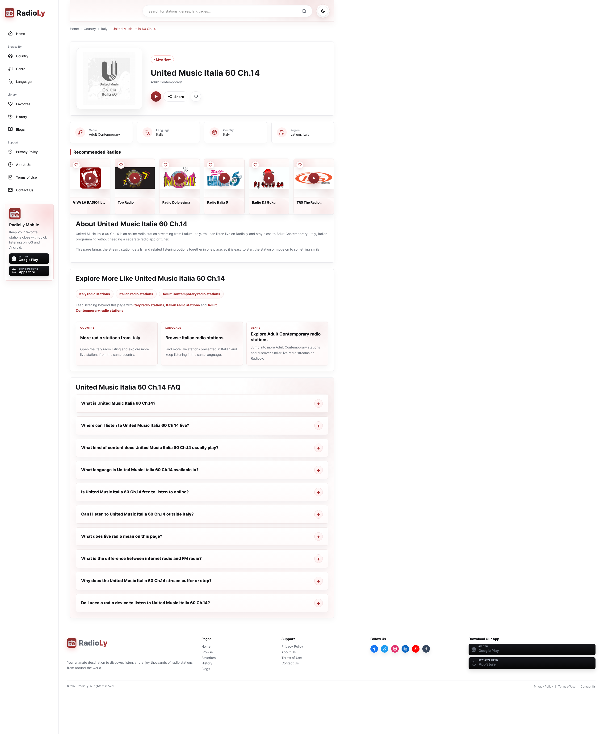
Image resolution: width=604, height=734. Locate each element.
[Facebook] (374, 649)
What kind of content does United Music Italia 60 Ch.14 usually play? (149, 447)
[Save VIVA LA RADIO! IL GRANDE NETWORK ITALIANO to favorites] (76, 165)
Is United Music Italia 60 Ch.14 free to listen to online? (135, 492)
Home (74, 29)
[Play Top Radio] (134, 178)
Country (90, 29)
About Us (288, 652)
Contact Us (290, 663)
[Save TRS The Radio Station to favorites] (300, 165)
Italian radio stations (136, 294)
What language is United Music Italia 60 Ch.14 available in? (140, 469)
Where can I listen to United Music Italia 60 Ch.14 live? (135, 425)
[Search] (304, 11)
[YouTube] (415, 649)
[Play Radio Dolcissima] (179, 178)
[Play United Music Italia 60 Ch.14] (156, 96)
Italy (104, 29)
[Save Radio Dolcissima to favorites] (165, 165)
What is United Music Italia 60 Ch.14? (118, 403)
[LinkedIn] (405, 649)
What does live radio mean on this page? (121, 536)
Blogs (205, 669)
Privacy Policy (292, 646)
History (206, 663)
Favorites (208, 658)
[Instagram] (395, 649)
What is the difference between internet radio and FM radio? (141, 558)
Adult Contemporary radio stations (191, 294)
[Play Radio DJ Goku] (269, 178)
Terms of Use (291, 658)
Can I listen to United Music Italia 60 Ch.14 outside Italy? (137, 514)
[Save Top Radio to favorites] (121, 165)
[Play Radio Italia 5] (224, 178)
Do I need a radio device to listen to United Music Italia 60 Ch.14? (145, 602)
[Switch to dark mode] (323, 11)
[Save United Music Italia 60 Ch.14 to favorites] (196, 96)
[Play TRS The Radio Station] (313, 178)
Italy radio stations (94, 294)
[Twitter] (384, 649)
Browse (207, 652)
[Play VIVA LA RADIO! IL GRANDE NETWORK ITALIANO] (90, 178)
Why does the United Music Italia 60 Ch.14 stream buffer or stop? (146, 580)
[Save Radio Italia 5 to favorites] (210, 165)
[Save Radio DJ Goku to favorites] (255, 165)
